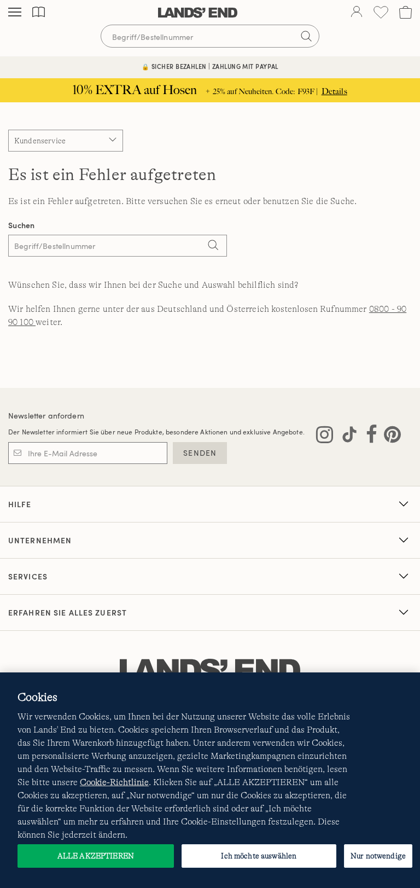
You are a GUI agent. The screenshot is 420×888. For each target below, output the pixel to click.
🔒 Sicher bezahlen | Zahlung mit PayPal (210, 66)
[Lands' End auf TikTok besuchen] (346, 437)
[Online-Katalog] (38, 12)
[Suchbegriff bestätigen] (306, 36)
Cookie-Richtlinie (114, 782)
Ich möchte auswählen (258, 855)
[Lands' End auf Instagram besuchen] (324, 437)
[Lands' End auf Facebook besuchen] (368, 437)
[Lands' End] (197, 12)
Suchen (21, 225)
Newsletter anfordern (46, 415)
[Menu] (14, 12)
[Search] (213, 246)
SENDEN (200, 453)
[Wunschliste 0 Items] (381, 12)
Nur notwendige (378, 855)
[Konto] (357, 12)
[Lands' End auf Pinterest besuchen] (389, 437)
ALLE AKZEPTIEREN (95, 855)
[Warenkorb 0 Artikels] (405, 12)
